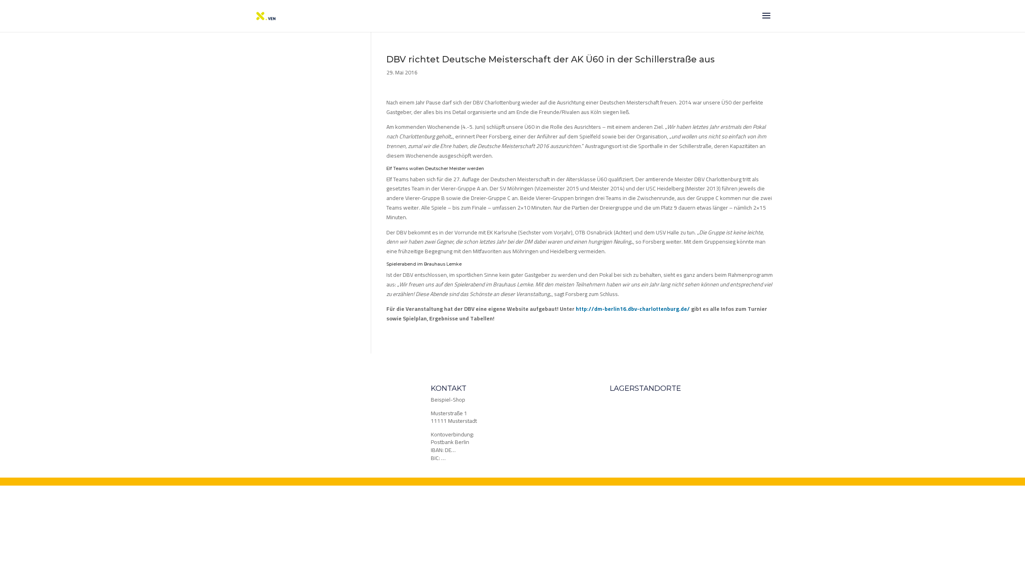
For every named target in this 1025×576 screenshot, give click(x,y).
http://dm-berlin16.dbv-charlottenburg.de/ (633, 309)
